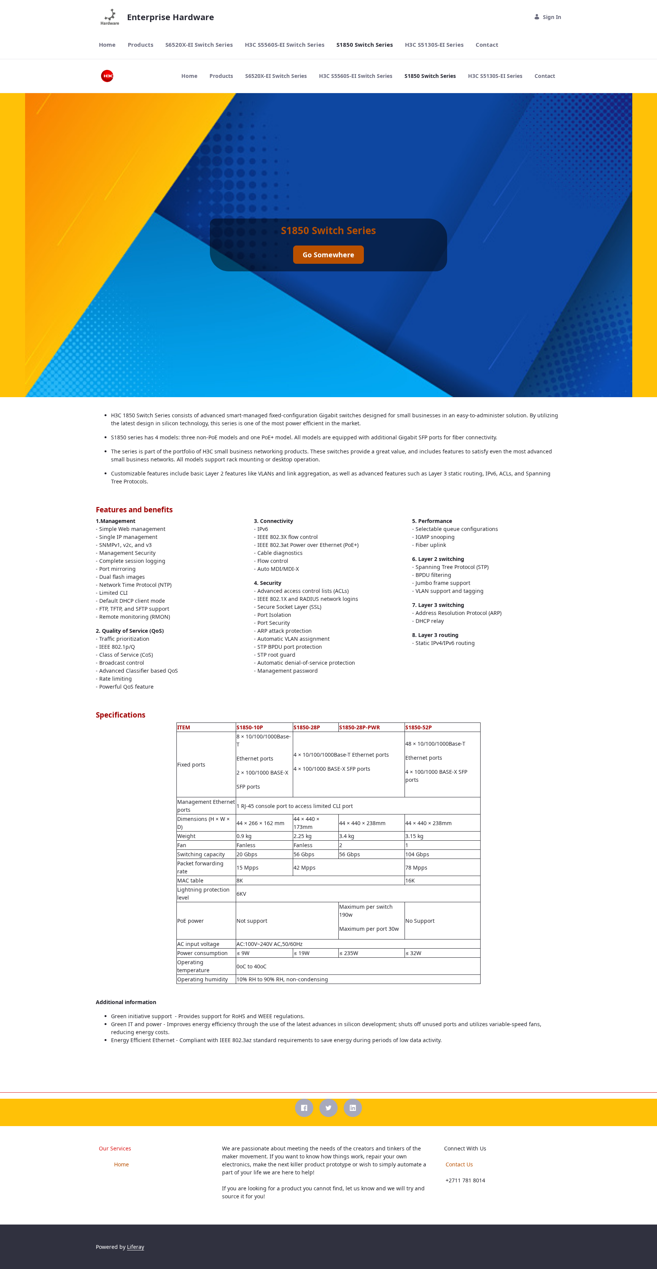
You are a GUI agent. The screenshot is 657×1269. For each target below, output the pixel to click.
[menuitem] (107, 44)
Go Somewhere (328, 254)
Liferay (135, 1246)
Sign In (552, 17)
